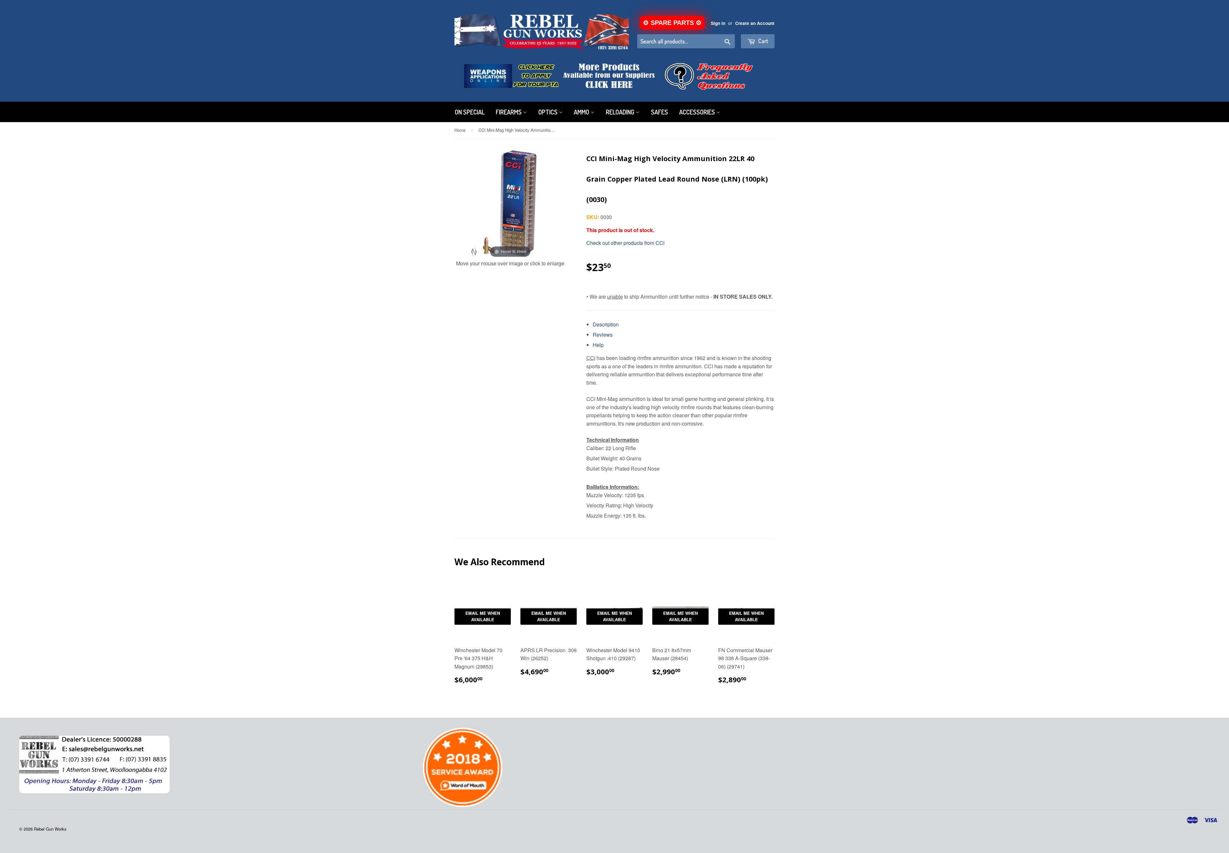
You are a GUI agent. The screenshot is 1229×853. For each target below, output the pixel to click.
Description (606, 324)
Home (459, 130)
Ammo (582, 112)
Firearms (509, 112)
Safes (659, 112)
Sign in (718, 23)
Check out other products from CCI (625, 243)
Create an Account (755, 23)
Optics (548, 112)
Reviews (603, 334)
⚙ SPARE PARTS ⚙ (672, 22)
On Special (470, 112)
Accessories (697, 112)
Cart (762, 40)
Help (598, 344)
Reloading (621, 112)
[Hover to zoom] (510, 203)
